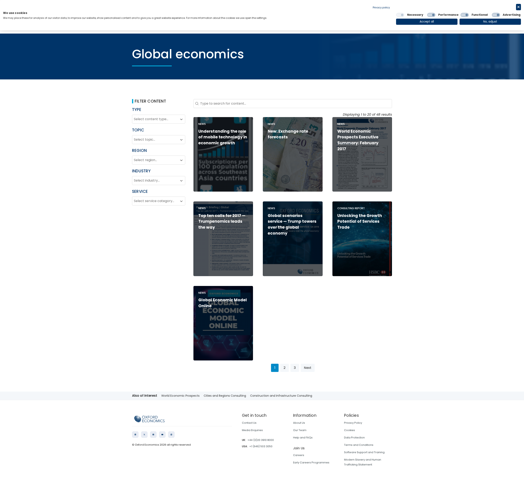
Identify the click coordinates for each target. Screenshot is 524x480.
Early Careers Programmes (311, 462)
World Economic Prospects (180, 396)
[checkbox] (400, 15)
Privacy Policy (353, 423)
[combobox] (155, 119)
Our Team (299, 430)
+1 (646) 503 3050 (260, 446)
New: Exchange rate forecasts (288, 134)
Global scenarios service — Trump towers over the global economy (292, 224)
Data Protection (354, 437)
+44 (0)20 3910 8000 (260, 440)
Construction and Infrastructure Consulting (281, 396)
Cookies (349, 430)
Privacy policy (381, 7)
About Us (299, 423)
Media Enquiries (252, 430)
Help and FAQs (303, 437)
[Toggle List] (181, 119)
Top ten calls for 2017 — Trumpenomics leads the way (221, 221)
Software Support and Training (364, 452)
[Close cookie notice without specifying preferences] (518, 7)
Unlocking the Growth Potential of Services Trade (359, 221)
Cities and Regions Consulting (225, 396)
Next (307, 367)
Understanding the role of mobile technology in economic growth (222, 137)
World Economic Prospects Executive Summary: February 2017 (357, 140)
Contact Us (249, 423)
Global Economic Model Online (222, 303)
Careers (298, 455)
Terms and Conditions (358, 445)
